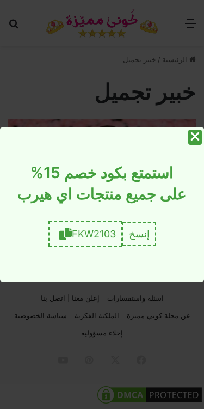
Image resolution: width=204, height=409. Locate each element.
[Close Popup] (195, 137)
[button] (139, 234)
